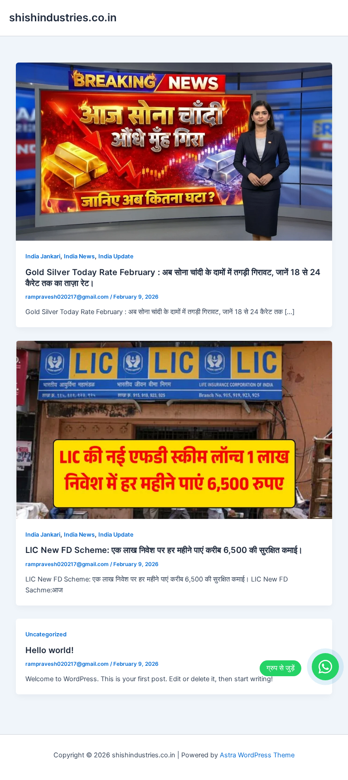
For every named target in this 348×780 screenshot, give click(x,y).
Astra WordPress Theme (257, 755)
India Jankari (42, 256)
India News (79, 256)
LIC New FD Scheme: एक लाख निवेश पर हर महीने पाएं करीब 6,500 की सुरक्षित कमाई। (164, 550)
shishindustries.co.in (62, 17)
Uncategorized (46, 634)
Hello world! (49, 650)
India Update (116, 256)
